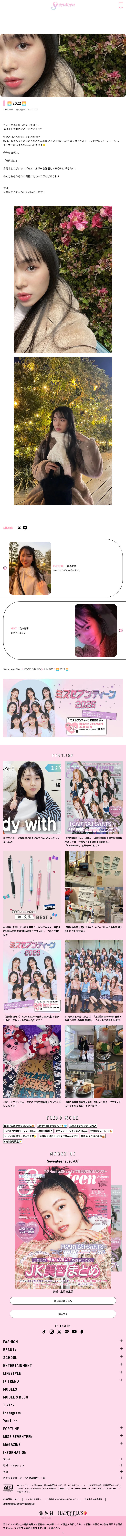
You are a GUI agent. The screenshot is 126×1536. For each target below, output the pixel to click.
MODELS (10, 1389)
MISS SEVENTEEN (18, 1436)
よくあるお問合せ (34, 1499)
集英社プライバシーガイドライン (63, 1499)
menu (121, 8)
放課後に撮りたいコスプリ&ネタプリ (59, 1136)
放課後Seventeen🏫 (101, 1131)
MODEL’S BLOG (32, 669)
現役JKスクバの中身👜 (93, 1136)
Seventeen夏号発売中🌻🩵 (52, 1125)
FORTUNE (11, 1428)
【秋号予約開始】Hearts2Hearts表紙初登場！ (28, 1131)
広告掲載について (11, 1499)
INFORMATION (15, 1452)
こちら (56, 1528)
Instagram (12, 1413)
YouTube (10, 1421)
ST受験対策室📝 (12, 1141)
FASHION (10, 1341)
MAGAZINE (12, 1444)
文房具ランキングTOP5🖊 (83, 1125)
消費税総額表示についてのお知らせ (19, 1503)
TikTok (9, 1405)
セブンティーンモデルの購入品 (71, 1131)
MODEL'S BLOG (15, 1397)
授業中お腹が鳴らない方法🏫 (19, 1125)
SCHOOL (10, 1357)
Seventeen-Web (12, 669)
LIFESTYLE (12, 1373)
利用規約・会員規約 (93, 1499)
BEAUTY (10, 1349)
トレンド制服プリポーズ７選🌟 (20, 1136)
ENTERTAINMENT (17, 1365)
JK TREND (11, 1381)
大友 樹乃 (48, 669)
